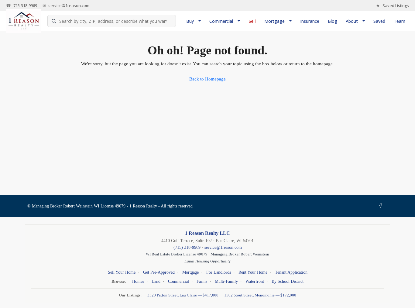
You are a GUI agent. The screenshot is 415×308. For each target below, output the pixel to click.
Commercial (221, 21)
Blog (332, 21)
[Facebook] (382, 206)
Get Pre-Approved (159, 272)
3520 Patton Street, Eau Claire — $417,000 (183, 295)
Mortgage (274, 21)
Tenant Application (291, 272)
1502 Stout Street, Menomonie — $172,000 (260, 295)
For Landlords (218, 272)
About (352, 21)
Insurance (309, 21)
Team (399, 21)
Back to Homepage (207, 79)
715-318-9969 (21, 5)
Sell (252, 21)
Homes (138, 281)
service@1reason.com (66, 5)
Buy (190, 21)
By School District (288, 281)
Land (156, 281)
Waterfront (254, 281)
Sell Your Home (121, 272)
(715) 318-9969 (187, 247)
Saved (379, 21)
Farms (202, 281)
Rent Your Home (252, 272)
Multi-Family (226, 281)
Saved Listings (392, 5)
